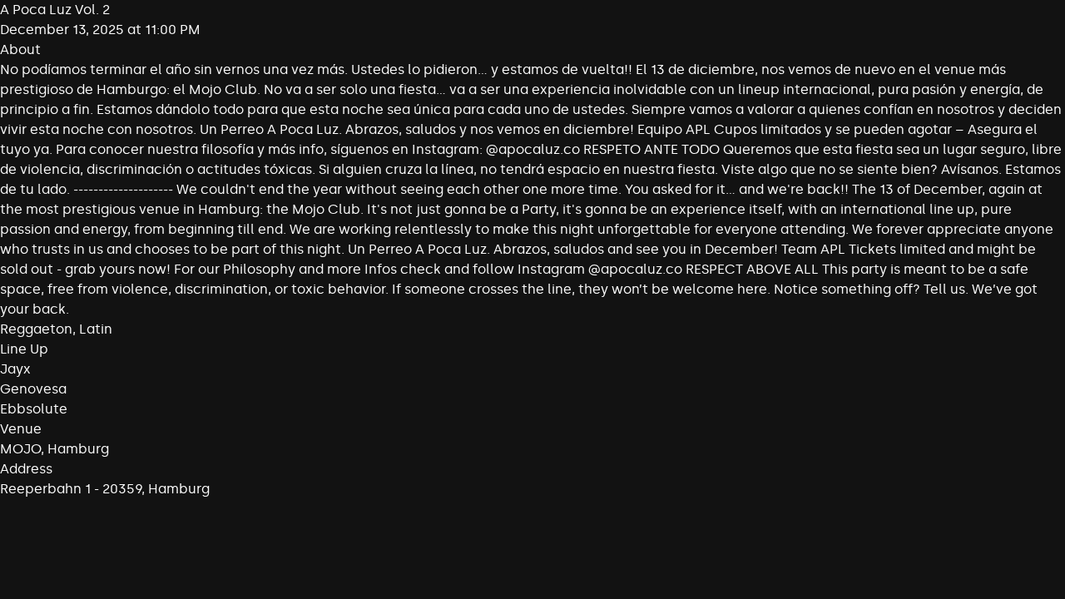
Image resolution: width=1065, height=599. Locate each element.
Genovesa (33, 389)
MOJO (20, 449)
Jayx (15, 369)
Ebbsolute (33, 409)
